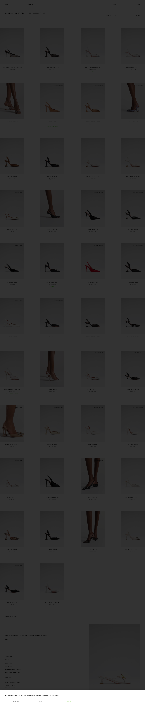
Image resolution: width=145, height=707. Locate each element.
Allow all (67, 701)
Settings (16, 701)
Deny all (41, 701)
